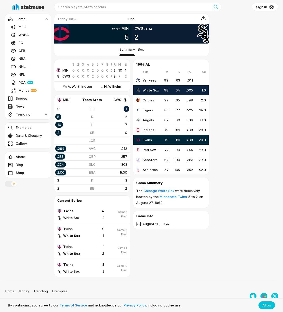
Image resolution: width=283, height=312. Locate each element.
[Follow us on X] (275, 296)
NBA (22, 58)
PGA (22, 82)
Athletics (150, 169)
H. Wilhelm (112, 86)
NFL (22, 74)
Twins (147, 139)
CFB (22, 50)
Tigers (148, 110)
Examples (23, 127)
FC (21, 42)
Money (24, 90)
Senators (150, 159)
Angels (148, 120)
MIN (65, 70)
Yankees (149, 80)
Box (141, 49)
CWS (66, 76)
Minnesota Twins (173, 196)
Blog (19, 164)
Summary (127, 49)
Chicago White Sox (158, 190)
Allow (266, 305)
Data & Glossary (29, 135)
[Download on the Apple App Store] (253, 296)
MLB (22, 26)
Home (10, 291)
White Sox (151, 90)
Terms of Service (73, 305)
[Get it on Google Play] (263, 296)
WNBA (24, 34)
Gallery (21, 143)
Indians (148, 129)
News (20, 106)
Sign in (261, 6)
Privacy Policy (135, 305)
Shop (20, 172)
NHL (22, 66)
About (21, 156)
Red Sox (149, 149)
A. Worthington (80, 86)
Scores (21, 98)
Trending (40, 291)
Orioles (148, 100)
